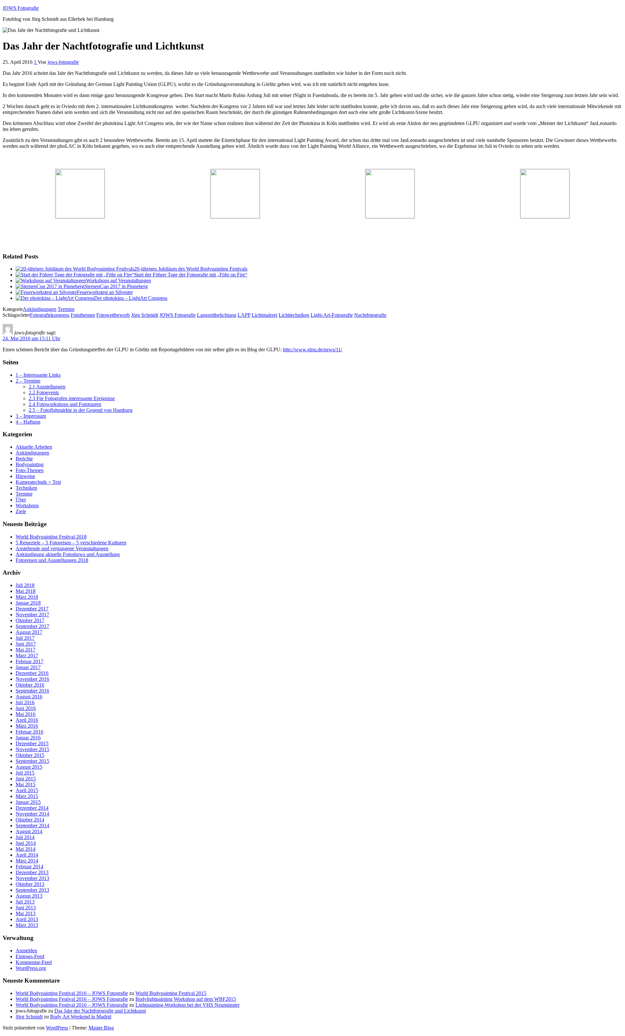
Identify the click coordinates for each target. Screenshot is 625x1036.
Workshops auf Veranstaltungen (118, 280)
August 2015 (29, 767)
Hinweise (25, 476)
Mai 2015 (25, 784)
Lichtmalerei (264, 315)
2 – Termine (28, 381)
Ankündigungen (39, 309)
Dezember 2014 (32, 808)
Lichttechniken (294, 315)
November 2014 (32, 814)
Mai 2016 (25, 714)
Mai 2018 (25, 591)
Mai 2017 (25, 649)
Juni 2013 (26, 907)
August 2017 (29, 632)
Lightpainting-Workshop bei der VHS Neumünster (187, 1005)
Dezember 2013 (32, 872)
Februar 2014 (29, 866)
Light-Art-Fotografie (332, 315)
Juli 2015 (25, 773)
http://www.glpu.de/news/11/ (312, 349)
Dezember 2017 (32, 608)
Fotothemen (83, 315)
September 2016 (32, 690)
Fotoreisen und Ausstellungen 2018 (52, 560)
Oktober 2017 (30, 620)
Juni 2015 (26, 778)
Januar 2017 (28, 667)
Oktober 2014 (30, 819)
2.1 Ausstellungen (47, 386)
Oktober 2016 (30, 685)
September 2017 (32, 626)
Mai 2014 (25, 849)
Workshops (27, 505)
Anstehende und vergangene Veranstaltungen (62, 548)
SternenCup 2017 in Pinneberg (116, 286)
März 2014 (27, 860)
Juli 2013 (25, 901)
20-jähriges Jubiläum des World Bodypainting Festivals (190, 269)
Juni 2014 (26, 843)
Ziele (21, 511)
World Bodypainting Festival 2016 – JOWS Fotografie (72, 993)
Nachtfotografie (370, 315)
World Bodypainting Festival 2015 (170, 993)
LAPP (244, 315)
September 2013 (32, 890)
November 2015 (32, 749)
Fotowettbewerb (113, 315)
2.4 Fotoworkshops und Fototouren (65, 404)
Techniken (26, 488)
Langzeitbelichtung (216, 315)
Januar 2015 (28, 802)
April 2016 (27, 720)
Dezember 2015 (32, 743)
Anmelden (26, 950)
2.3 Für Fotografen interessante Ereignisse (72, 398)
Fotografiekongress (49, 315)
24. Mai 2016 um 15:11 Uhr (31, 338)
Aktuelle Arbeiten (34, 447)
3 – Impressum (31, 416)
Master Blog (101, 1027)
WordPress (57, 1027)
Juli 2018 (25, 585)
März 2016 (27, 726)
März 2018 (27, 597)
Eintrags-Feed (30, 956)
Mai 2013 (25, 913)
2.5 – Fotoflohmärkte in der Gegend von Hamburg (80, 410)
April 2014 (27, 855)
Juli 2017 (25, 638)
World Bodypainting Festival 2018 (51, 536)
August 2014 (29, 831)
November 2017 (32, 614)
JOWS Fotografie (21, 8)
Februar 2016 (29, 732)
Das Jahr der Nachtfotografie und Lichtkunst (100, 1011)
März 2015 (27, 796)
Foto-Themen (30, 470)
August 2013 (29, 896)
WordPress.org (31, 968)
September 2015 (32, 761)
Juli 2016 (25, 702)
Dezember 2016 (32, 673)
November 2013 (32, 878)
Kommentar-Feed (34, 962)
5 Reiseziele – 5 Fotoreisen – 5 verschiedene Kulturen (71, 542)
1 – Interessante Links (38, 375)
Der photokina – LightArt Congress (130, 298)
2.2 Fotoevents (44, 392)
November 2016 (32, 679)
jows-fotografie (63, 62)
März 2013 (27, 925)
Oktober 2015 (30, 755)
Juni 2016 (26, 708)
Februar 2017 (29, 661)
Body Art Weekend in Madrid (80, 1016)
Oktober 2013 (30, 884)
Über (21, 499)
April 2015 (27, 790)
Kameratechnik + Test (38, 482)
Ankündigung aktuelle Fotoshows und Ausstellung (68, 554)
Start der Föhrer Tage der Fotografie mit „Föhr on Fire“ (190, 274)
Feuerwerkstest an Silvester (105, 292)
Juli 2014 (25, 837)
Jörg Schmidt (144, 315)
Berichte (24, 458)
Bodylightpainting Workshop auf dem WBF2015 (185, 999)
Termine (66, 309)
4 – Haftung (28, 422)
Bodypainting (30, 464)
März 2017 (27, 655)
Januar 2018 (28, 603)
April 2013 (27, 919)
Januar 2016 (28, 737)
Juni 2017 (26, 644)
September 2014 (32, 825)
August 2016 (29, 696)
